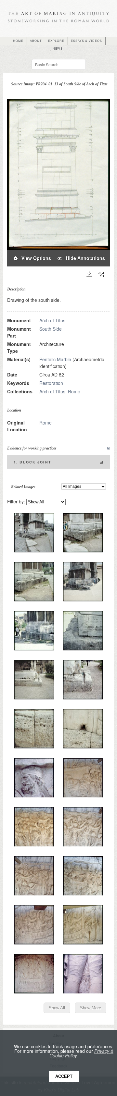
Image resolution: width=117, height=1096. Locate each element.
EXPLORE (56, 41)
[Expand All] (108, 448)
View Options (34, 258)
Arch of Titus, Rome (59, 391)
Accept (63, 1076)
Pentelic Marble (55, 359)
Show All (57, 1007)
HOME (18, 41)
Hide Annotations (83, 258)
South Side (50, 329)
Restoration (51, 383)
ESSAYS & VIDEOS (86, 41)
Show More (90, 1007)
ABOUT (36, 41)
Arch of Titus (52, 320)
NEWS (58, 48)
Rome (45, 422)
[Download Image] (89, 274)
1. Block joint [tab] (32, 462)
